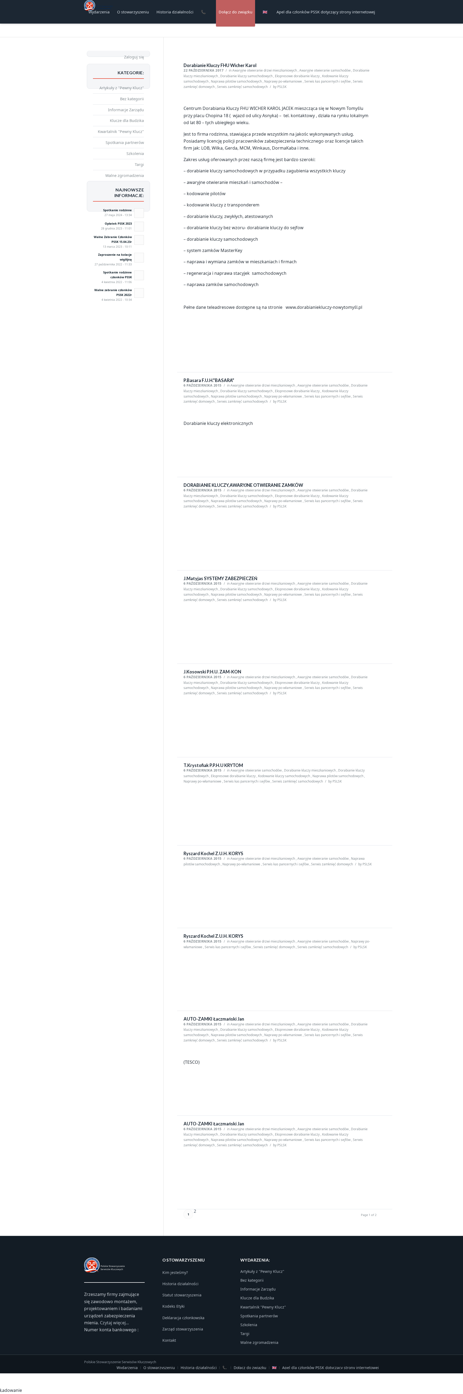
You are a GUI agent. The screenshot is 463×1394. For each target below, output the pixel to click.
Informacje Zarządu (126, 109)
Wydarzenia (127, 1367)
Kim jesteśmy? (175, 1272)
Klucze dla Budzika (127, 120)
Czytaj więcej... (114, 1323)
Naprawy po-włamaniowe (283, 81)
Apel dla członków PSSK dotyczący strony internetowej (330, 1367)
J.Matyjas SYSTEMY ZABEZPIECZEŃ (220, 578)
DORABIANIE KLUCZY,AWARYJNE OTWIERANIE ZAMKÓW (243, 485)
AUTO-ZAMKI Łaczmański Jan (214, 1019)
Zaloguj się (134, 57)
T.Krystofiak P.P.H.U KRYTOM (213, 765)
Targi (139, 164)
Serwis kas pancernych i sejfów (327, 81)
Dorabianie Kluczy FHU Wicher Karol (220, 65)
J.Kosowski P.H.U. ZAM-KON (212, 671)
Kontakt (169, 1340)
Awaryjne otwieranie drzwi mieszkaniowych (264, 70)
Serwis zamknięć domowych (332, 864)
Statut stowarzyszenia (181, 1294)
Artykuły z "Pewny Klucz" (121, 87)
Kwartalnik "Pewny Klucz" (121, 131)
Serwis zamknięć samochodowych (242, 86)
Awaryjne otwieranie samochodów (324, 70)
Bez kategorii (132, 98)
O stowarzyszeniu (159, 1367)
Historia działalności (180, 1283)
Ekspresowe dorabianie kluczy (297, 76)
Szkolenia (135, 153)
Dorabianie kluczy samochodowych (246, 76)
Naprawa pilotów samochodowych (236, 81)
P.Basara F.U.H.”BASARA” (209, 380)
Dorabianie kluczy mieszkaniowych (310, 770)
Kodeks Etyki (173, 1306)
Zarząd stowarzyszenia (182, 1329)
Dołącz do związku (250, 1367)
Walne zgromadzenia (124, 175)
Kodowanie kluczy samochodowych (284, 776)
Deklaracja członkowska (183, 1317)
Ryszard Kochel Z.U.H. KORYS (213, 853)
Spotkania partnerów (125, 142)
